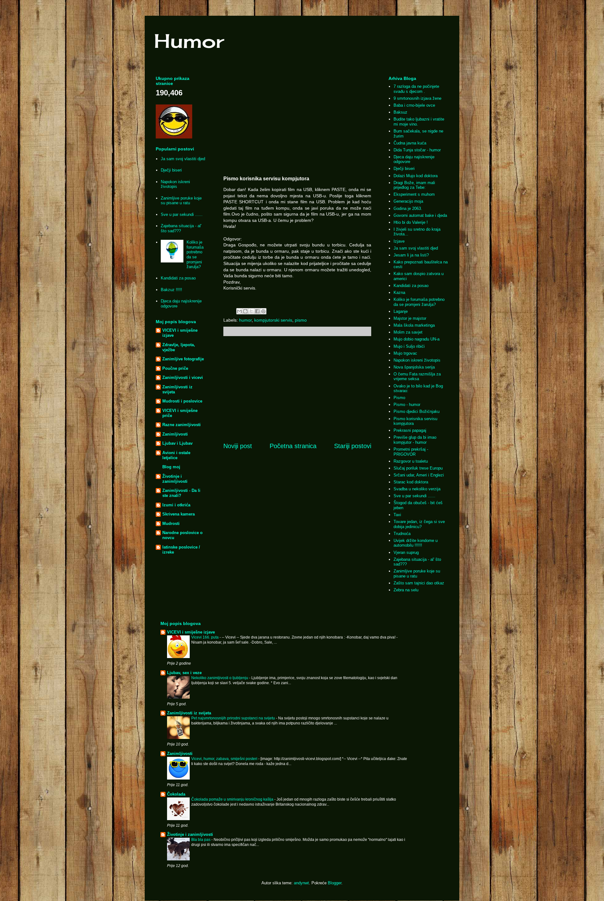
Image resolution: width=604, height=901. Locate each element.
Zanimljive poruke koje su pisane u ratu (181, 201)
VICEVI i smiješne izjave (191, 632)
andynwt (301, 883)
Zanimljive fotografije (183, 359)
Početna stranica (293, 445)
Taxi (397, 514)
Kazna (399, 292)
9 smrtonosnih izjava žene (417, 98)
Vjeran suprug (406, 552)
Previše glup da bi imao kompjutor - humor (415, 440)
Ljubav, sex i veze (184, 672)
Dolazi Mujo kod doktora (416, 175)
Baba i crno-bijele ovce (414, 105)
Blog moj (171, 467)
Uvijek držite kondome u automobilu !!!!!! (416, 543)
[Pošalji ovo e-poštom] (239, 311)
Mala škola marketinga (414, 325)
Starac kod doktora (411, 482)
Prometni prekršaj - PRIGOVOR (411, 452)
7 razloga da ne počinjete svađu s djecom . (416, 89)
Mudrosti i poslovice (182, 401)
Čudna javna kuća (410, 143)
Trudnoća (402, 533)
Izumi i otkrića (176, 505)
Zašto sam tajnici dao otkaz (419, 583)
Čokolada (176, 794)
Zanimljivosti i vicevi (182, 377)
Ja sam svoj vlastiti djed (183, 158)
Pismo (399, 397)
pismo (301, 320)
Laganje (401, 311)
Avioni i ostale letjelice (176, 455)
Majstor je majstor (410, 318)
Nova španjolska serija (414, 367)
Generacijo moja (408, 201)
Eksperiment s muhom (414, 194)
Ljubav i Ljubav (177, 443)
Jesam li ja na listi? (411, 255)
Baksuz (400, 112)
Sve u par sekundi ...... (182, 214)
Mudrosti (171, 523)
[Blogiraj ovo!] (245, 311)
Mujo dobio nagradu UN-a (416, 339)
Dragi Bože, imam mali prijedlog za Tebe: (414, 185)
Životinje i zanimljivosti (174, 479)
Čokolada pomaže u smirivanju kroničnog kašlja (232, 799)
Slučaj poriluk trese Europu (418, 468)
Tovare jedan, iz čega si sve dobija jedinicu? (419, 524)
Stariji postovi (352, 445)
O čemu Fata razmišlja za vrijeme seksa (417, 376)
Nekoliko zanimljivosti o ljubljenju (220, 678)
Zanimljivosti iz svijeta (189, 713)
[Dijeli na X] (251, 311)
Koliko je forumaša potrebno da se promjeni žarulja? (195, 254)
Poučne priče (175, 368)
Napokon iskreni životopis (175, 184)
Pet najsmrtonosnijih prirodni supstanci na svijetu (233, 718)
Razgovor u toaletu (411, 461)
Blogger (334, 883)
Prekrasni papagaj (410, 430)
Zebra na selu (406, 590)
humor (245, 320)
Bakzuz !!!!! (171, 289)
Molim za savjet (408, 332)
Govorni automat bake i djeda (420, 215)
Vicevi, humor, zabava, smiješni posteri (224, 759)
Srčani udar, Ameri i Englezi (419, 475)
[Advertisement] (297, 121)
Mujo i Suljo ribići (409, 346)
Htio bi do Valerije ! (411, 222)
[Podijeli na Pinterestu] (263, 311)
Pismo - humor (407, 404)
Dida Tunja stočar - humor (417, 150)
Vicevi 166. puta (205, 637)
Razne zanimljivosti (181, 424)
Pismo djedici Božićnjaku (416, 411)
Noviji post (237, 445)
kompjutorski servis (273, 320)
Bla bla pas (201, 839)
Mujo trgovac (405, 353)
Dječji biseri (171, 170)
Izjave (399, 241)
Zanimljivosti (175, 434)
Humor (189, 40)
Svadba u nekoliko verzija (417, 489)
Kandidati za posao (178, 278)
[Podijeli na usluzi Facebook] (257, 311)
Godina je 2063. (408, 208)
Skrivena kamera (178, 514)
